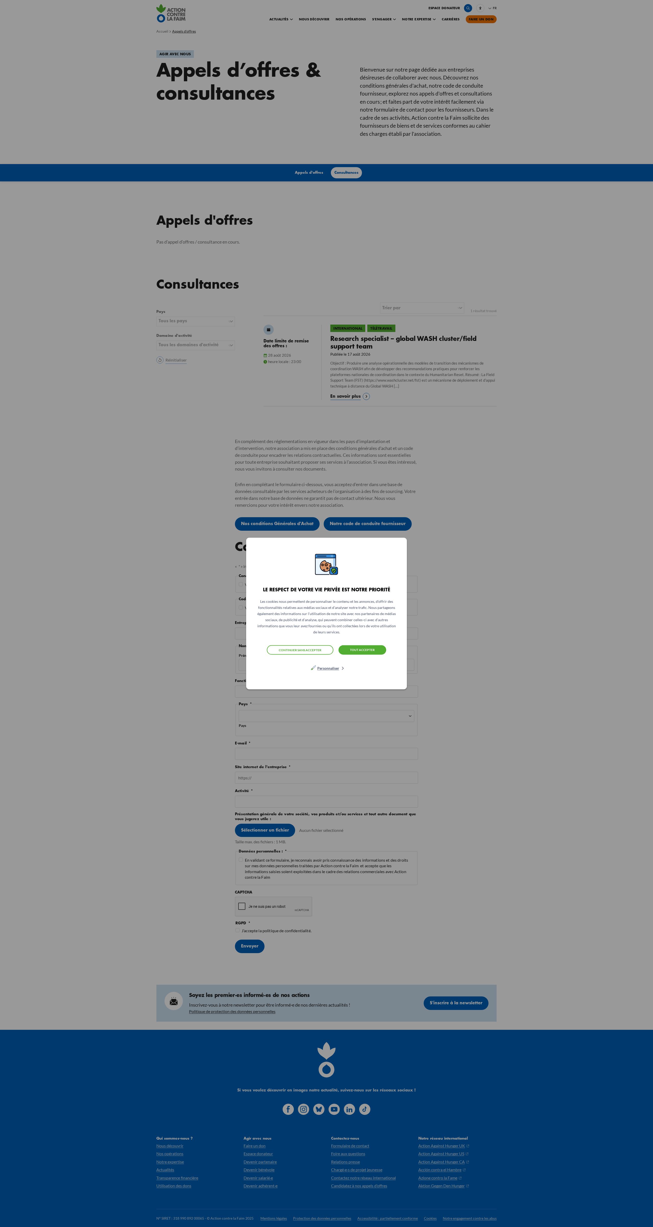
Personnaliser (328, 668)
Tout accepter (362, 650)
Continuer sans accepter (300, 650)
